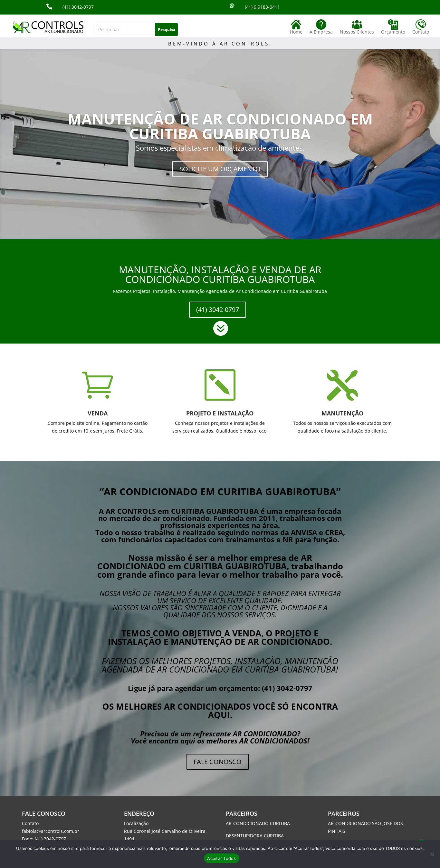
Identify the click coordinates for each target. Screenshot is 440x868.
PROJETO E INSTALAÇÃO (219, 413)
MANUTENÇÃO (342, 413)
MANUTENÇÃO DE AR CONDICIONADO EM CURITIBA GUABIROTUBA (220, 126)
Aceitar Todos (221, 858)
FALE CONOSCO (218, 761)
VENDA (98, 413)
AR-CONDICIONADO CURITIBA (258, 823)
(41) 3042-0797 (217, 309)
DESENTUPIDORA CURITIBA (255, 836)
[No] (432, 854)
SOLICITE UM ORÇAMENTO (220, 169)
